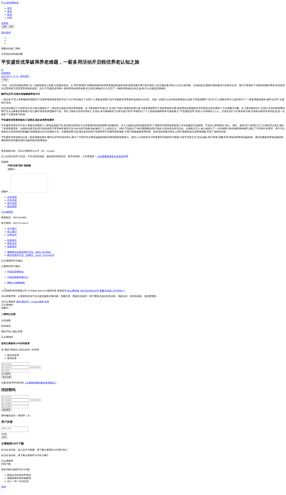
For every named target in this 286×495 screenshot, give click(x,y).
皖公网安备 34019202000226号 (83, 290)
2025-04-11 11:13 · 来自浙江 (15, 76)
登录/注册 (6, 377)
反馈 (46, 301)
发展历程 (12, 246)
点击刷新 (6, 320)
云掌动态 (12, 234)
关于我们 (12, 228)
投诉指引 (12, 240)
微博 (41, 301)
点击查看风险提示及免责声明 (112, 156)
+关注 (4, 80)
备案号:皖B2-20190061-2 (112, 290)
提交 (4, 437)
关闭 (3, 486)
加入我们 (12, 231)
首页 (9, 8)
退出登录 (6, 32)
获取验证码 (35, 367)
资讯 (9, 11)
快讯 (9, 14)
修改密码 (6, 410)
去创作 (4, 23)
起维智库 (6, 73)
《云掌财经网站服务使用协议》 (40, 382)
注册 (4, 26)
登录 (11, 26)
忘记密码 (6, 373)
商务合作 (12, 243)
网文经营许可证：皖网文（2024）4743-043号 (30, 255)
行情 (9, 17)
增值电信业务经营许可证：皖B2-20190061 (29, 252)
